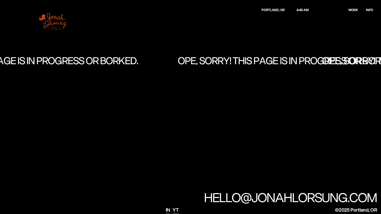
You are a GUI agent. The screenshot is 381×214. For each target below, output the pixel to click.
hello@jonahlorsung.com (290, 197)
